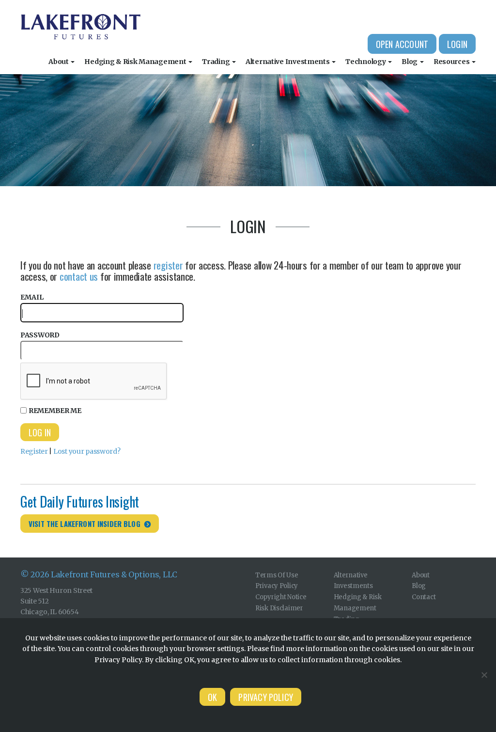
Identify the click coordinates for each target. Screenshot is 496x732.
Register (34, 451)
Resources (452, 61)
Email (32, 297)
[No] (484, 675)
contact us (79, 276)
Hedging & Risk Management (135, 61)
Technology (366, 61)
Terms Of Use (276, 575)
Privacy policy (265, 697)
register (168, 264)
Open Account (402, 44)
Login (457, 44)
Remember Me (55, 410)
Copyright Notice (281, 597)
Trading (216, 61)
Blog (410, 61)
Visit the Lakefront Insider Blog (84, 523)
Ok (212, 697)
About (59, 61)
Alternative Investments (288, 61)
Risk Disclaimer (279, 608)
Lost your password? (87, 451)
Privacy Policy (276, 586)
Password (40, 335)
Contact (423, 597)
